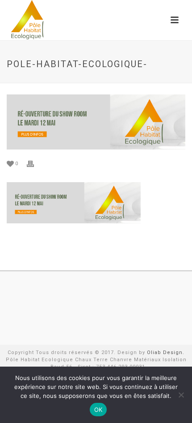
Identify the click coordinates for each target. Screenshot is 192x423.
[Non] (180, 394)
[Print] (35, 163)
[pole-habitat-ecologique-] (96, 122)
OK (98, 409)
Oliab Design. (165, 352)
